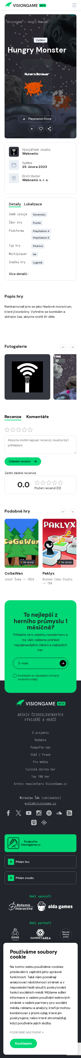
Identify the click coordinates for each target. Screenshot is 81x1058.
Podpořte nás (40, 747)
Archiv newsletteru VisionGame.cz (40, 784)
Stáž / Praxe (40, 755)
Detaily (15, 204)
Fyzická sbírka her (40, 769)
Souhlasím (23, 1043)
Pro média (40, 762)
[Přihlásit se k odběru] (63, 663)
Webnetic (30, 153)
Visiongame (15, 22)
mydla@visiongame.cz (40, 803)
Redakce (40, 740)
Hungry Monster (38, 22)
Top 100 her (40, 776)
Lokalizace (33, 204)
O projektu (40, 733)
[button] (63, 347)
